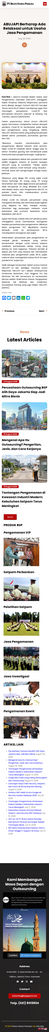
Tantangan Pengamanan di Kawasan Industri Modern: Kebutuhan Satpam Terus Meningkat (25, 771)
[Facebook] (18, 982)
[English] (42, 1028)
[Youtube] (31, 982)
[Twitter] (22, 982)
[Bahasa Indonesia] (45, 1028)
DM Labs (40, 1026)
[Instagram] (27, 982)
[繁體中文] (39, 1028)
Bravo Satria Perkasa (22, 1026)
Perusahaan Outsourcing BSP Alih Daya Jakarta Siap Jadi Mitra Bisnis (24, 391)
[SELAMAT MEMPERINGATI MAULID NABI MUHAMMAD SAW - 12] (24, 930)
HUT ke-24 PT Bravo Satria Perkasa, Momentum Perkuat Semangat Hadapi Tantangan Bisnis (26, 822)
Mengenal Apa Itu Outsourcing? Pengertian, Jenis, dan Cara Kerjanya (22, 444)
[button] (45, 4)
